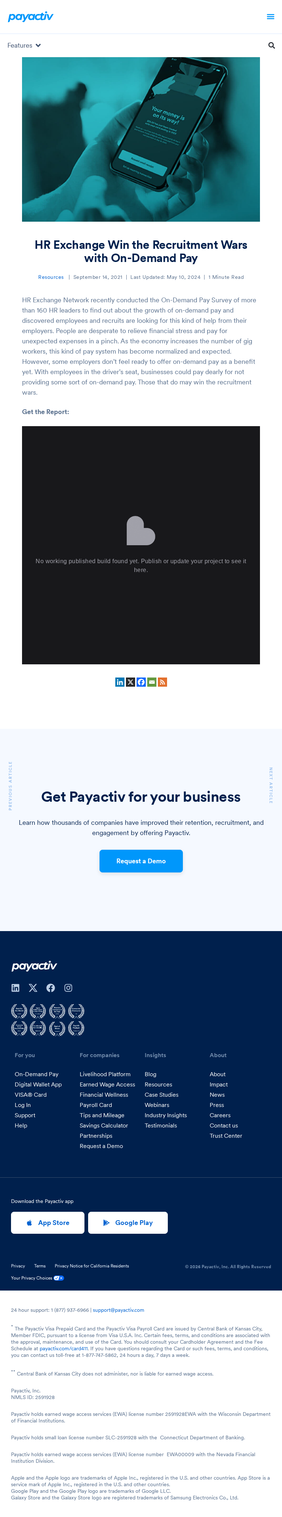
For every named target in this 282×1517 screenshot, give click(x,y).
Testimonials (161, 1125)
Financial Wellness (104, 1094)
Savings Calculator (104, 1125)
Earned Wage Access (107, 1084)
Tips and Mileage (102, 1115)
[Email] (151, 682)
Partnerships (96, 1135)
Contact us (224, 1125)
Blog (150, 1074)
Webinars (157, 1104)
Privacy (18, 1266)
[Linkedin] (119, 682)
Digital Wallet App (38, 1084)
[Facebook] (141, 682)
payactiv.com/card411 (64, 1348)
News (217, 1094)
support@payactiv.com (118, 1310)
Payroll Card (96, 1104)
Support (25, 1115)
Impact (219, 1084)
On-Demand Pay (36, 1074)
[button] (271, 16)
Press (217, 1104)
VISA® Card (31, 1094)
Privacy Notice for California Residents (92, 1266)
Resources (51, 277)
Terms (40, 1266)
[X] (130, 682)
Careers (220, 1115)
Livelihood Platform (105, 1074)
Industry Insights (166, 1115)
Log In (23, 1104)
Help (21, 1125)
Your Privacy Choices (32, 1278)
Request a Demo (141, 861)
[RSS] (162, 682)
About (217, 1074)
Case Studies (161, 1094)
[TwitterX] (33, 988)
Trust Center (226, 1135)
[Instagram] (68, 988)
